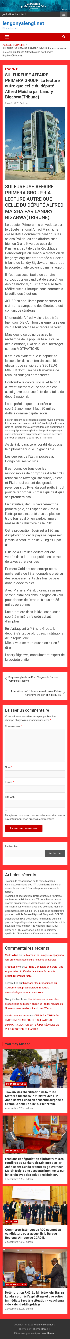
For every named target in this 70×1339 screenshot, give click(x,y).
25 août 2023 (12, 103)
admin (24, 103)
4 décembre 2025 (14, 1108)
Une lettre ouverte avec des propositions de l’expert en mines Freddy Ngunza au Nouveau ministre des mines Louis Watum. (34, 1004)
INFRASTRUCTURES (16, 1084)
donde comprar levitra (17, 1015)
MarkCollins (11, 955)
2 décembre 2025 (14, 1242)
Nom (8, 767)
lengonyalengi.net (23, 23)
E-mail (9, 782)
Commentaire (13, 726)
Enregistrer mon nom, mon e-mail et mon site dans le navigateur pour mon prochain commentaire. (35, 817)
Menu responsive (63, 14)
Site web (10, 797)
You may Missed (17, 1044)
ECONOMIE (11, 69)
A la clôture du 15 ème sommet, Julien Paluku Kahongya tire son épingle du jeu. (36, 693)
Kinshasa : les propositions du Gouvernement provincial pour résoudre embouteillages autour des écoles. (31, 988)
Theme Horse (40, 1329)
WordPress (48, 1333)
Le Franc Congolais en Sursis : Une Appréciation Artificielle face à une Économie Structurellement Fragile (34, 971)
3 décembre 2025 (14, 1179)
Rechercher (11, 846)
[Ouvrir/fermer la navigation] (7, 37)
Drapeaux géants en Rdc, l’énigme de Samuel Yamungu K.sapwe (33, 679)
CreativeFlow (12, 966)
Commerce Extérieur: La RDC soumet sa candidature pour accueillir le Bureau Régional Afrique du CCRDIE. (33, 1233)
